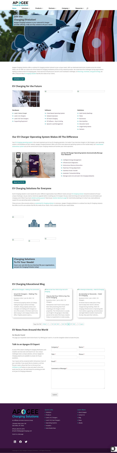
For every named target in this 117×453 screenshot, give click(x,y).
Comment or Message (59, 368)
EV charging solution (30, 73)
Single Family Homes (85, 126)
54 (63, 324)
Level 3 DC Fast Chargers (21, 118)
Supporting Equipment (20, 121)
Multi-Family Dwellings (17, 230)
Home (14, 8)
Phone (81, 354)
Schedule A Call (16, 367)
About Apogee (83, 412)
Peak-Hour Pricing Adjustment (71, 168)
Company (65, 8)
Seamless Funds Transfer (70, 170)
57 (71, 324)
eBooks (81, 423)
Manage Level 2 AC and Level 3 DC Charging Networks (78, 176)
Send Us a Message (17, 434)
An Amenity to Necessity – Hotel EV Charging (90, 294)
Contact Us (82, 415)
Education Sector (84, 124)
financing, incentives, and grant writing (89, 71)
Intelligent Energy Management (72, 160)
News (80, 420)
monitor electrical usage (59, 198)
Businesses (82, 118)
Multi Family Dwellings (85, 113)
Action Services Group (26, 420)
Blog (80, 417)
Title (53, 354)
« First (44, 324)
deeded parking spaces (38, 198)
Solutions (25, 8)
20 (55, 324)
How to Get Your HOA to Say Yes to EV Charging (58, 297)
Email (53, 361)
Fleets (81, 116)
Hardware (15, 110)
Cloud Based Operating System (56, 113)
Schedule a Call (18, 79)
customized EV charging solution (44, 203)
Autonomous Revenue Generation (72, 165)
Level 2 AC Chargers (20, 116)
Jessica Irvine (19, 298)
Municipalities (83, 121)
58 (74, 324)
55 (65, 324)
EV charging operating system (23, 142)
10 (52, 324)
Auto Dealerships (51, 428)
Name (81, 347)
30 (57, 324)
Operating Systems (51, 423)
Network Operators (52, 116)
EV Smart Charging (52, 118)
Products (38, 8)
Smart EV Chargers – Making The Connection (25, 294)
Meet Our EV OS (19, 182)
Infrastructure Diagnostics (70, 162)
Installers (48, 425)
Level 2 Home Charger (20, 113)
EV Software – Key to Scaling (55, 121)
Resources (79, 8)
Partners (52, 8)
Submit (55, 395)
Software (48, 110)
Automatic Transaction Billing (71, 173)
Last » (82, 324)
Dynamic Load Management (55, 124)
